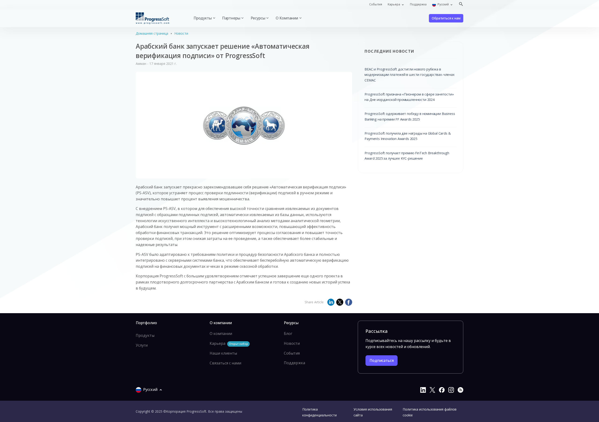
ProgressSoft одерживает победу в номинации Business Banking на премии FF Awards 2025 (410, 116)
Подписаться (381, 360)
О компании (221, 333)
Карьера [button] (394, 4)
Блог (288, 333)
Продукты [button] (203, 18)
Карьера (229, 343)
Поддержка (418, 4)
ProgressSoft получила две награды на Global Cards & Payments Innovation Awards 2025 (408, 136)
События (375, 4)
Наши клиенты (223, 353)
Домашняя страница (152, 33)
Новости (181, 33)
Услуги (142, 345)
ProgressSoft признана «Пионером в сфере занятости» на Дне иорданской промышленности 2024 (409, 97)
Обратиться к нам (446, 18)
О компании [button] (287, 18)
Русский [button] (443, 4)
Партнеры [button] (231, 18)
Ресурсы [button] (258, 18)
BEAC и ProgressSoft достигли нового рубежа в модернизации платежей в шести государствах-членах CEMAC (409, 74)
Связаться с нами (225, 363)
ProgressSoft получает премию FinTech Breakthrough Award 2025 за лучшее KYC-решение (407, 155)
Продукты (145, 335)
